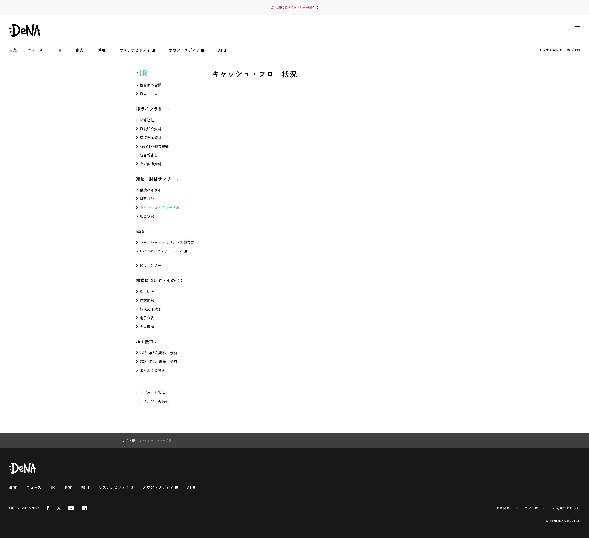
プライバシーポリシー (531, 508)
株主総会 (147, 291)
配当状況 (147, 216)
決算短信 (147, 120)
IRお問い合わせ (156, 402)
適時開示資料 (151, 137)
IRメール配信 (154, 392)
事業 (13, 50)
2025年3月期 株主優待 (159, 361)
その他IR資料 (151, 164)
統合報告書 (149, 155)
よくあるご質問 (152, 370)
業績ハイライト (152, 190)
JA (568, 50)
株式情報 (147, 300)
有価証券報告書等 (154, 146)
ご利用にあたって (566, 508)
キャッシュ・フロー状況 (160, 207)
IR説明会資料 (151, 129)
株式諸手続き (151, 309)
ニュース (35, 50)
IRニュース (149, 94)
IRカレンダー (151, 265)
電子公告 (147, 318)
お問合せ (503, 508)
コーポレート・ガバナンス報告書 (167, 242)
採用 (101, 50)
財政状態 (147, 198)
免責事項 (147, 326)
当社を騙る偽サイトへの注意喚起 (292, 7)
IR (59, 50)
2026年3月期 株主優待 (159, 353)
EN (577, 50)
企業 (79, 50)
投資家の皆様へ (152, 85)
